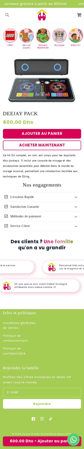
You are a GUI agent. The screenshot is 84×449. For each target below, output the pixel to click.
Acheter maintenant (42, 145)
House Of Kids (31, 433)
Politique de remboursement (15, 338)
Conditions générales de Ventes (19, 325)
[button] (7, 15)
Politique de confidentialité (14, 351)
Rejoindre (42, 404)
